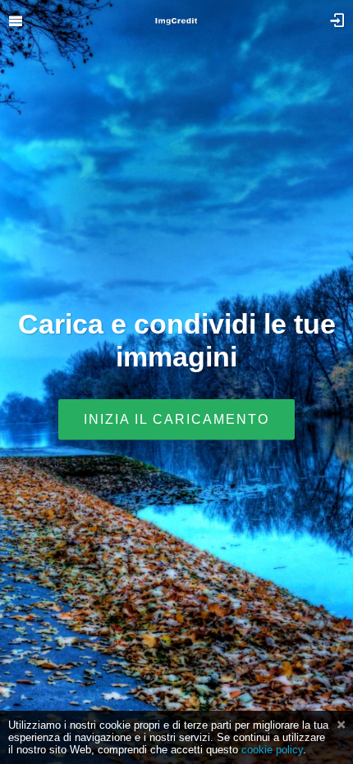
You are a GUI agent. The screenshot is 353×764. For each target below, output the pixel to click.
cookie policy (272, 750)
